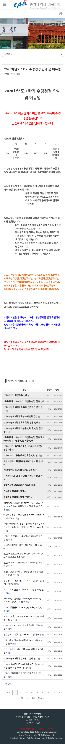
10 (22, 698)
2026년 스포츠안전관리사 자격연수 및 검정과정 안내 (23, 564)
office (6, 74)
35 (33, 698)
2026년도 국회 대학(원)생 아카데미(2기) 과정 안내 (22, 538)
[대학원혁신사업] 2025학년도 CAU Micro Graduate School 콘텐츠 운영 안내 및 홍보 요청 (23, 506)
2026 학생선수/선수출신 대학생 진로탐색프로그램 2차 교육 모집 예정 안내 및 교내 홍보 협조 (23, 527)
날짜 (57, 389)
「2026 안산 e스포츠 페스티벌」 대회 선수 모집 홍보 (23, 627)
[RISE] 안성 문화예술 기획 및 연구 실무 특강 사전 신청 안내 (23, 573)
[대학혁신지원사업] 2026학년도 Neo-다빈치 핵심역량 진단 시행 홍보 (23, 600)
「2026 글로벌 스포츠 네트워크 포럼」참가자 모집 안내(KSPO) (23, 517)
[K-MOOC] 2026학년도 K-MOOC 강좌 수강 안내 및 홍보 (23, 618)
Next (40, 698)
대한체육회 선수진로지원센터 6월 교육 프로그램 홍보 (22, 642)
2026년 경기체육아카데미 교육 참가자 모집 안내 (22, 675)
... (27, 698)
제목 (24, 389)
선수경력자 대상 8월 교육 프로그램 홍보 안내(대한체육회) (23, 582)
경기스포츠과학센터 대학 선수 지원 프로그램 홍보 (23, 651)
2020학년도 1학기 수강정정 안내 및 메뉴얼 (32, 69)
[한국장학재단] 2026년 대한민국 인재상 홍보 (23, 545)
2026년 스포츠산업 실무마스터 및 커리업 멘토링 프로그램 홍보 (23, 555)
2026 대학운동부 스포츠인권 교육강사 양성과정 (23, 609)
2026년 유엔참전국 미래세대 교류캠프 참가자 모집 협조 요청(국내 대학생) (23, 666)
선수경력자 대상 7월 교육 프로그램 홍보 (21, 634)
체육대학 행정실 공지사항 (21, 380)
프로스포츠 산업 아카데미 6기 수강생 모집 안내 (23, 591)
